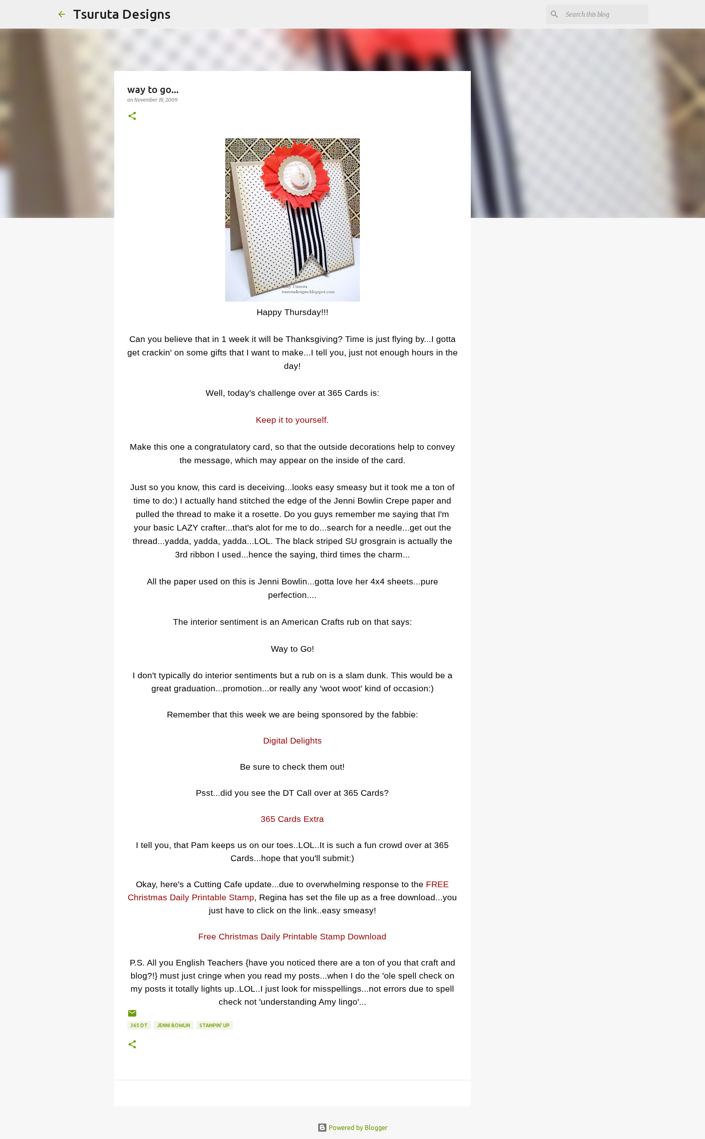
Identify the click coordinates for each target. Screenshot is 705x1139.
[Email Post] (132, 1016)
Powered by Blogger (357, 1127)
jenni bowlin (173, 1025)
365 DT (139, 1025)
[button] (132, 116)
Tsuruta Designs (122, 14)
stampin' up (215, 1025)
